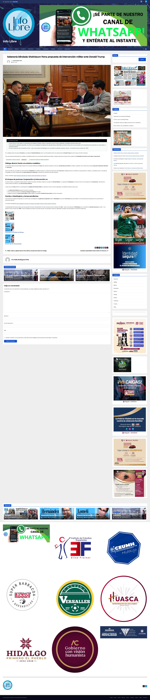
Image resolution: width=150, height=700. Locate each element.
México (17, 49)
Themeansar (24, 697)
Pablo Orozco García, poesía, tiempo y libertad (128, 153)
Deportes (30, 49)
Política (60, 49)
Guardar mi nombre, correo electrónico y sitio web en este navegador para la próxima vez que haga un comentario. (31, 337)
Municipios (67, 49)
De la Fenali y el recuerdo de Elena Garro (134, 168)
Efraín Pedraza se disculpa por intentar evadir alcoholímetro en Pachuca (30, 175)
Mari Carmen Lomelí (89, 517)
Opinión (53, 49)
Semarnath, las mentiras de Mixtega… (14, 232)
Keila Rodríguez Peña (17, 60)
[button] (143, 49)
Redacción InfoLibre (17, 517)
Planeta (23, 49)
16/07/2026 (8, 517)
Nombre (6, 316)
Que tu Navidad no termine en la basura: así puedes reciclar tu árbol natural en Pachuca (36, 203)
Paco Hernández (52, 517)
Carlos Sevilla (16, 279)
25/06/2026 (116, 517)
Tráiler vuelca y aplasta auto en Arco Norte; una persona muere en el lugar (27, 250)
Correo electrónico (8, 323)
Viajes (115, 307)
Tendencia (45, 49)
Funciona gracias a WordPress (8, 697)
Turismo (38, 49)
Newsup (18, 697)
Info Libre (10, 41)
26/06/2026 (44, 517)
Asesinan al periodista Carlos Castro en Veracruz (93, 250)
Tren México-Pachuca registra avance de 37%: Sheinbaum (20, 276)
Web (5, 330)
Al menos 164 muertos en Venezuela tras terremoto (91, 276)
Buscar (115, 55)
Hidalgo (10, 49)
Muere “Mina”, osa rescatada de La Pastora (55, 277)
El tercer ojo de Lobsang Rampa (13, 243)
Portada (7, 220)
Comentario (7, 291)
